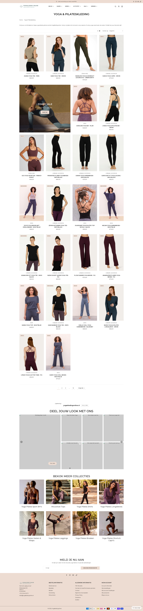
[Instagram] (136, 1)
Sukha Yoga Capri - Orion (111, 76)
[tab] (69, 468)
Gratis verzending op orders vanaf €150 (67, 1)
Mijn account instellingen (108, 590)
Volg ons (85, 405)
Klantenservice (52, 586)
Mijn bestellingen (106, 588)
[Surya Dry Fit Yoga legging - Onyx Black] (111, 153)
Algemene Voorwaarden (81, 592)
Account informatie (107, 586)
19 (73, 388)
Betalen (51, 590)
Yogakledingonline (57, 608)
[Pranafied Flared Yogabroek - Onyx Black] (58, 153)
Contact (77, 590)
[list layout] (98, 31)
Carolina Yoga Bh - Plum (84, 126)
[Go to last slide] (21, 442)
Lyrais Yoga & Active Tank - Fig (31, 375)
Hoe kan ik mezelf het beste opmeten (85, 588)
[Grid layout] (99, 31)
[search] (115, 6)
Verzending (52, 592)
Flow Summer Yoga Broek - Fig (84, 275)
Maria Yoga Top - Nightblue (31, 325)
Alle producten (105, 592)
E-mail (47, 568)
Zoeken (77, 599)
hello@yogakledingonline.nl (26, 595)
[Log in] (118, 6)
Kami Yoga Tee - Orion (58, 76)
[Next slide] (122, 442)
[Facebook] (134, 1)
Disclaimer (78, 597)
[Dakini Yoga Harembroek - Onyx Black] (85, 153)
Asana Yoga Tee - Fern (31, 76)
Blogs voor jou (105, 595)
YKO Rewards (78, 586)
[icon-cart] (122, 6)
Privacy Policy (78, 595)
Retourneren (52, 595)
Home (21, 20)
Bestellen (51, 588)
